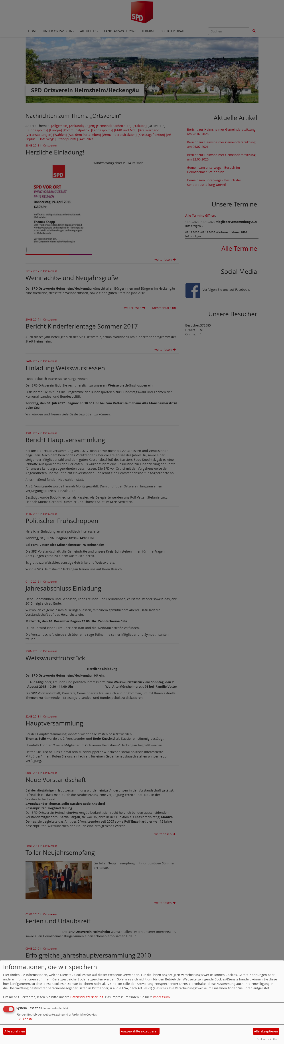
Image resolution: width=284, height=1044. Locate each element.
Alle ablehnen (14, 1031)
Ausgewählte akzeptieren (139, 1031)
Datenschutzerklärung (86, 997)
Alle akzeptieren (266, 1031)
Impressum (161, 997)
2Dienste (24, 1019)
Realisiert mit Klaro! (268, 1039)
